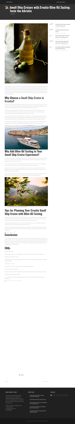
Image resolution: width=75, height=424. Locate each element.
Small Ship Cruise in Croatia (24, 99)
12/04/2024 (58, 27)
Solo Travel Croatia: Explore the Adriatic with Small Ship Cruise (38, 407)
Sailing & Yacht (37, 8)
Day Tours (45, 8)
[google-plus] (67, 2)
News (64, 2)
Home (24, 8)
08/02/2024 (58, 50)
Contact (61, 2)
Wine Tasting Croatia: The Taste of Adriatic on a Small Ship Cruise (38, 403)
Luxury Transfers (62, 8)
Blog (69, 8)
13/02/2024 (58, 44)
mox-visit (63, 27)
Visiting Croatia (65, 44)
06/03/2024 (58, 33)
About (58, 2)
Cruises (29, 8)
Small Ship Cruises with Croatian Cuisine (38, 399)
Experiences (52, 8)
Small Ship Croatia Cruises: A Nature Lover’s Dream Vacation (37, 396)
